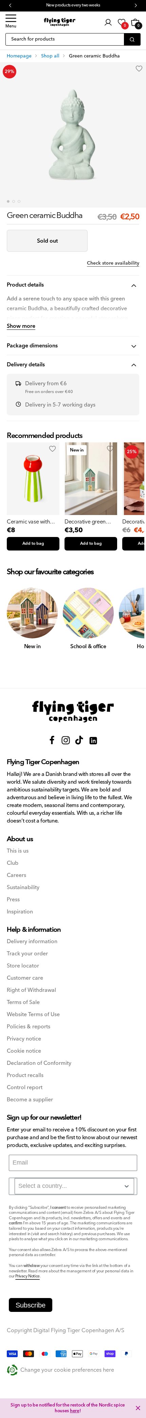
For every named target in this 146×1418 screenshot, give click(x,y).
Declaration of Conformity (39, 1063)
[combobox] (74, 1186)
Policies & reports (28, 1026)
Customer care (25, 978)
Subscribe (30, 1305)
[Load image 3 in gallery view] (19, 201)
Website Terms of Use (33, 1014)
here (74, 1411)
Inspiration (20, 911)
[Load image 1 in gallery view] (8, 201)
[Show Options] (126, 1186)
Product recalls (25, 1075)
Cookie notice (24, 1051)
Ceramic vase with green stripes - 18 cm (31, 521)
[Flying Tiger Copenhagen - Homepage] (59, 22)
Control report (24, 1087)
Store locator (23, 966)
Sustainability (23, 887)
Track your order (27, 953)
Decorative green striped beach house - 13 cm (90, 521)
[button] (11, 22)
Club (12, 863)
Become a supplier (30, 1099)
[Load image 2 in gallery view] (14, 201)
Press (13, 899)
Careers (16, 875)
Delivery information (32, 941)
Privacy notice (24, 1039)
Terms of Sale (23, 1002)
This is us (18, 851)
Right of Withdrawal (31, 990)
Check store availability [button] (113, 263)
